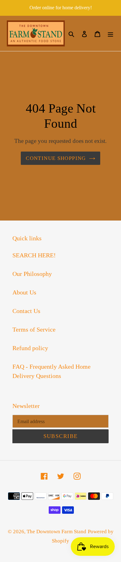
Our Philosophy (32, 273)
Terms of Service (34, 329)
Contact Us (26, 310)
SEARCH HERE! (34, 255)
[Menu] (110, 33)
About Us (24, 292)
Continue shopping (56, 158)
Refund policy (30, 348)
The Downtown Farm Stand (56, 531)
